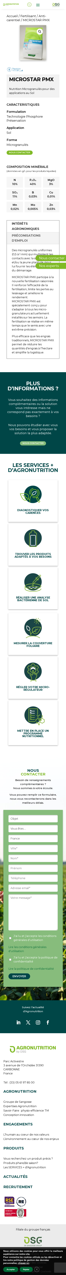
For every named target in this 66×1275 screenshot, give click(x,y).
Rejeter (26, 1269)
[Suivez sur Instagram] (38, 1022)
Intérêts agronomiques (25, 226)
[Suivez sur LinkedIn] (18, 1022)
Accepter (11, 1269)
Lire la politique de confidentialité (31, 968)
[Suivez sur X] (28, 1022)
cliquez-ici (23, 1263)
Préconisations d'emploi (26, 238)
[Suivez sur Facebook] (47, 1022)
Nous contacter (19, 152)
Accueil (12, 16)
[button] (40, 32)
